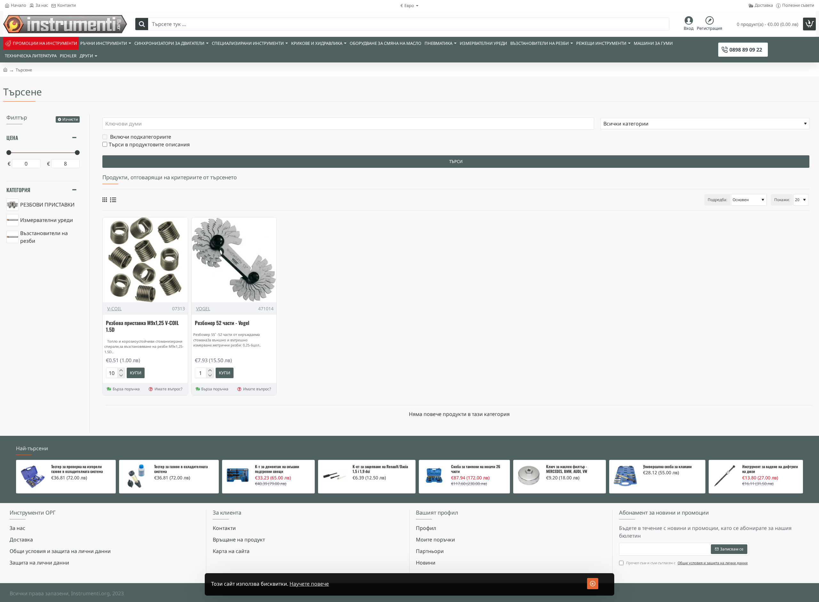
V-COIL (114, 308)
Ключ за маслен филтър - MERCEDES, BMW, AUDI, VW (566, 469)
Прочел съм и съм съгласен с (686, 562)
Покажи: (782, 199)
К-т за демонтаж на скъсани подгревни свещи (277, 469)
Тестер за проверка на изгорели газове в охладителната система (77, 469)
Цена (12, 138)
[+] (121, 370)
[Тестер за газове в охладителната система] (135, 476)
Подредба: (717, 199)
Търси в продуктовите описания (149, 144)
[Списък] (113, 200)
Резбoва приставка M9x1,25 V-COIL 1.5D (142, 326)
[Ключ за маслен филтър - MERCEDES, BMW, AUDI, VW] (528, 475)
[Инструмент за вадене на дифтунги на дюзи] (724, 476)
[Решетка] (104, 200)
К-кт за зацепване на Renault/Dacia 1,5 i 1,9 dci (380, 469)
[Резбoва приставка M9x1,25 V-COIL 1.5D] (145, 260)
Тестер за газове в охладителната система (181, 469)
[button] (136, 373)
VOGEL (203, 308)
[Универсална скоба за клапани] (625, 476)
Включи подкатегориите (140, 136)
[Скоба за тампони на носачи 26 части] (434, 475)
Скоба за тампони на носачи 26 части (475, 469)
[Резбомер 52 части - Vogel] (234, 260)
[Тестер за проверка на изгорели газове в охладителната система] (32, 476)
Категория (18, 190)
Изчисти (70, 119)
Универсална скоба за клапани (667, 466)
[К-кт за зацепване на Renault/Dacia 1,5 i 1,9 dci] (334, 476)
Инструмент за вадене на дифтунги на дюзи (770, 469)
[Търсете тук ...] (141, 24)
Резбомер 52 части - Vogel (222, 323)
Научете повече (309, 583)
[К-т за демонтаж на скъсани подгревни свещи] (237, 475)
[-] (121, 375)
